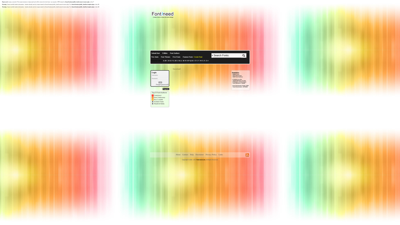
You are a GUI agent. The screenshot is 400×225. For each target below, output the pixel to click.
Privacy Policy (211, 155)
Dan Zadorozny (159, 97)
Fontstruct (157, 95)
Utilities (165, 53)
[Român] (234, 51)
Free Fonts (176, 57)
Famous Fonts (188, 57)
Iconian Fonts (159, 101)
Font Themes (165, 57)
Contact (185, 155)
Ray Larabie (158, 99)
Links (221, 155)
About (178, 155)
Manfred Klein (159, 104)
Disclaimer (200, 155)
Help (192, 155)
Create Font (198, 57)
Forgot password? (162, 84)
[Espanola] (235, 51)
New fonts (154, 57)
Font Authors (174, 53)
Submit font (155, 53)
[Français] (233, 51)
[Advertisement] (200, 34)
